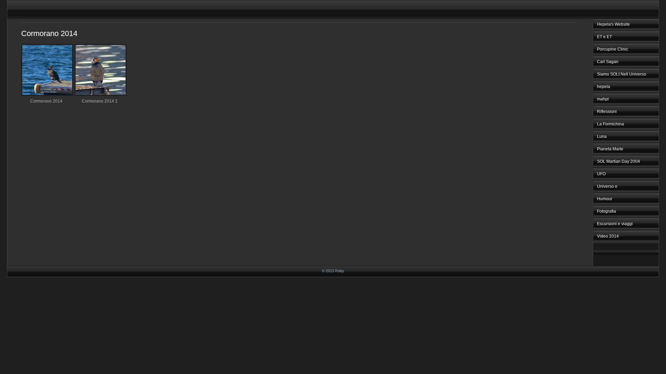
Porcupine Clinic (612, 49)
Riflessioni (607, 111)
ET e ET (604, 36)
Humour (604, 198)
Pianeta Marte (610, 148)
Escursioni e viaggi (615, 223)
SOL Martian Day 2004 (618, 161)
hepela (603, 86)
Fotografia (606, 211)
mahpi (603, 99)
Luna (602, 136)
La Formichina (610, 124)
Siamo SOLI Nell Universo (621, 74)
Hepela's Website (613, 24)
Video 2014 (608, 236)
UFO (601, 173)
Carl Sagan (607, 61)
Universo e (607, 186)
